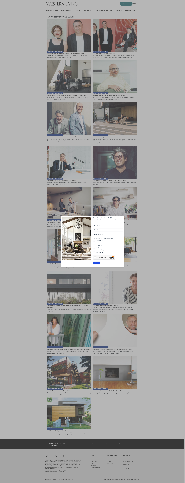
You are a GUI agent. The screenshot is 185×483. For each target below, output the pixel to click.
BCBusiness (99, 245)
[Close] (123, 217)
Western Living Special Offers (103, 243)
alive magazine (99, 252)
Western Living (99, 240)
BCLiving (98, 247)
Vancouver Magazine (101, 250)
